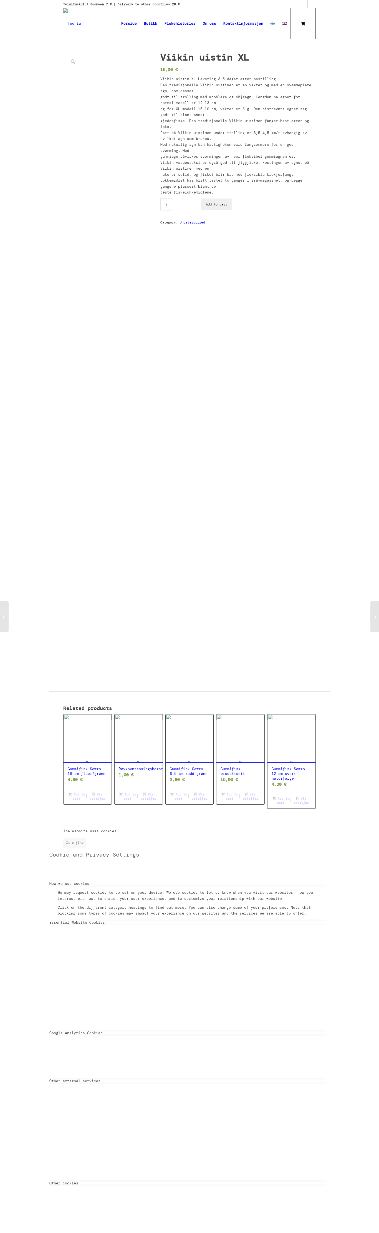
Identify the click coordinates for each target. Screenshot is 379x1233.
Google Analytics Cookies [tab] (76, 1033)
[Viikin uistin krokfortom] (374, 616)
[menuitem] (129, 23)
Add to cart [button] (78, 796)
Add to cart (216, 204)
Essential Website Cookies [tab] (77, 922)
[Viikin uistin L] (4, 616)
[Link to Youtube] (311, 4)
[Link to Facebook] (295, 4)
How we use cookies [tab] (69, 883)
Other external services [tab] (74, 1081)
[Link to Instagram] (303, 4)
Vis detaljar (97, 796)
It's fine (75, 842)
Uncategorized (192, 222)
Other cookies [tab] (63, 1183)
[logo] (72, 23)
